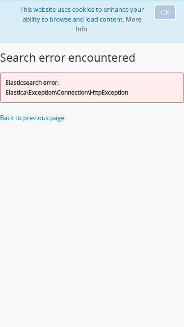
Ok (165, 12)
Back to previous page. (33, 117)
